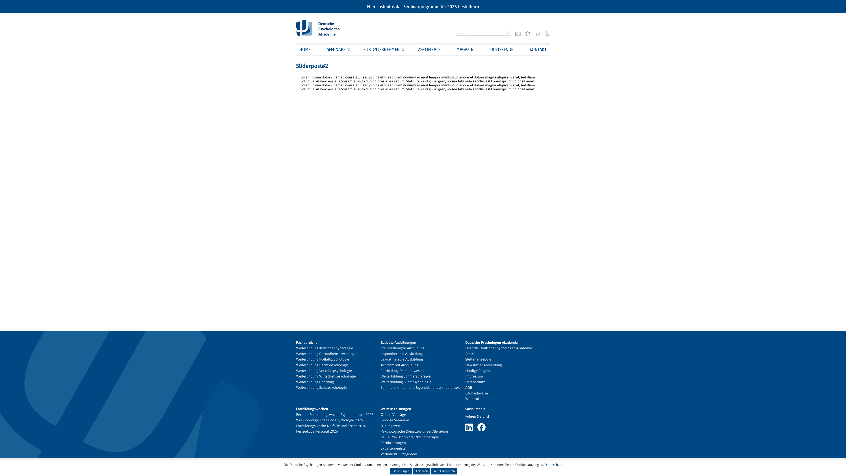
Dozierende (501, 49)
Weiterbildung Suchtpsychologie (406, 382)
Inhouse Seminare (395, 420)
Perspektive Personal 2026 (317, 431)
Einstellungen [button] (401, 471)
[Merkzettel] (527, 34)
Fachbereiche (306, 342)
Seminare (336, 49)
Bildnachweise (476, 393)
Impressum (474, 376)
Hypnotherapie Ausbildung (402, 354)
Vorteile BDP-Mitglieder (399, 454)
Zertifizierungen (393, 443)
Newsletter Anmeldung (483, 365)
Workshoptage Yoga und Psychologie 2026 (329, 420)
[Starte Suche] (508, 33)
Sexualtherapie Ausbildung (402, 359)
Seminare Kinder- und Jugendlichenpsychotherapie (421, 387)
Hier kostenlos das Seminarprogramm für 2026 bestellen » (423, 6)
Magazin (465, 49)
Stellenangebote (478, 359)
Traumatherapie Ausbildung (403, 348)
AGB (468, 387)
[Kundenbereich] (547, 34)
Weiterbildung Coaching (315, 382)
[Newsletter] (518, 34)
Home (304, 49)
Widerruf (472, 399)
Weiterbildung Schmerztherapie (406, 376)
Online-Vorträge (393, 414)
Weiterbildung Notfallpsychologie (322, 359)
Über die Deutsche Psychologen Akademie (498, 348)
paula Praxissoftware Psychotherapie (410, 437)
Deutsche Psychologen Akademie (491, 342)
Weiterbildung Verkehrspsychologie (324, 371)
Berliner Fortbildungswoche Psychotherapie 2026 (334, 414)
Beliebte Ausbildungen (398, 342)
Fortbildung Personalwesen (402, 371)
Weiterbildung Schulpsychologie (321, 387)
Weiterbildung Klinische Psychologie (324, 348)
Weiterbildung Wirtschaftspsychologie (326, 376)
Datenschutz (475, 382)
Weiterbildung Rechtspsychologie (322, 365)
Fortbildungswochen (312, 409)
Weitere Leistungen (396, 409)
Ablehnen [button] (422, 471)
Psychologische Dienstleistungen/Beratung (414, 431)
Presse (470, 354)
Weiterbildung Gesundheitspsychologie (327, 354)
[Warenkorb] (537, 34)
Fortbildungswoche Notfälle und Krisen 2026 (331, 426)
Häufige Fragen (477, 371)
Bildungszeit (390, 426)
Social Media (475, 409)
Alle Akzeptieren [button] (444, 471)
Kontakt (538, 49)
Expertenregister (394, 448)
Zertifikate (429, 49)
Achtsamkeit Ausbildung (400, 365)
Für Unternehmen (382, 49)
